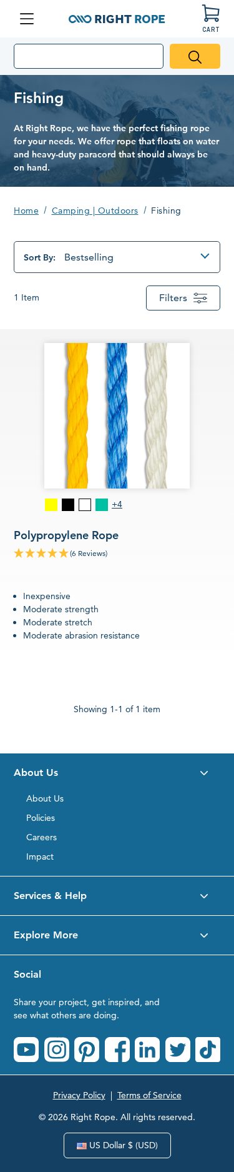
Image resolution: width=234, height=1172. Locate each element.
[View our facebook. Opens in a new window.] (117, 1049)
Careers (41, 837)
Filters (173, 298)
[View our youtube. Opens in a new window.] (26, 1049)
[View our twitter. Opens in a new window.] (177, 1049)
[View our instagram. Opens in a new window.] (56, 1049)
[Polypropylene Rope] (117, 497)
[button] (117, 773)
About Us (45, 798)
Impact (40, 856)
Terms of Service (149, 1095)
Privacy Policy (79, 1095)
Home (26, 210)
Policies (40, 817)
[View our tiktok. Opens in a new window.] (207, 1049)
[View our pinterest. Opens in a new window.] (86, 1049)
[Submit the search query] (195, 56)
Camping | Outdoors (95, 210)
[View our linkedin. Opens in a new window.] (147, 1049)
